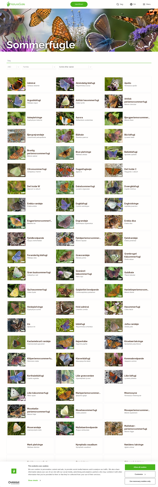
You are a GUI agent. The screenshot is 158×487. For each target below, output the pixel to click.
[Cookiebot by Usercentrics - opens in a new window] (14, 482)
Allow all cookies (140, 467)
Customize (139, 474)
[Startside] (16, 4)
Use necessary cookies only (140, 481)
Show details (33, 480)
